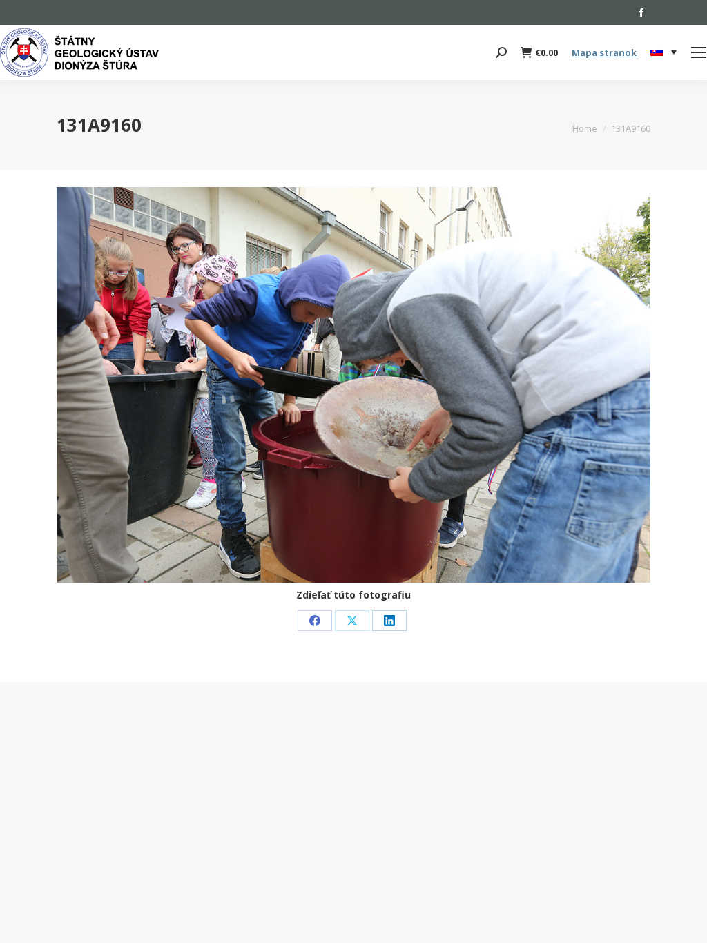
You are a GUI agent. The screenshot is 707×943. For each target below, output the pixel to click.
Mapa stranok (604, 52)
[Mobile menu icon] (698, 52)
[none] (663, 53)
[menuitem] (663, 52)
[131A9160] (353, 385)
